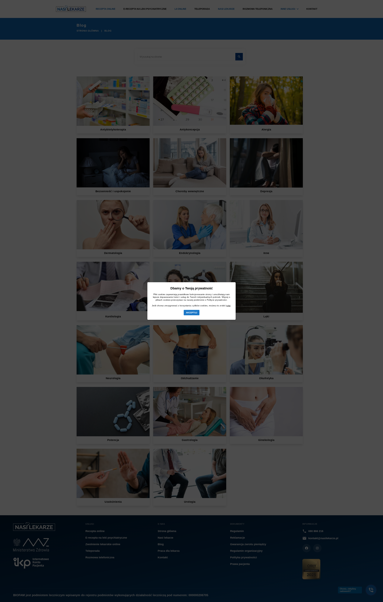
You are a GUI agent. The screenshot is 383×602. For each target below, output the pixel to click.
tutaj (228, 305)
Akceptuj (191, 312)
